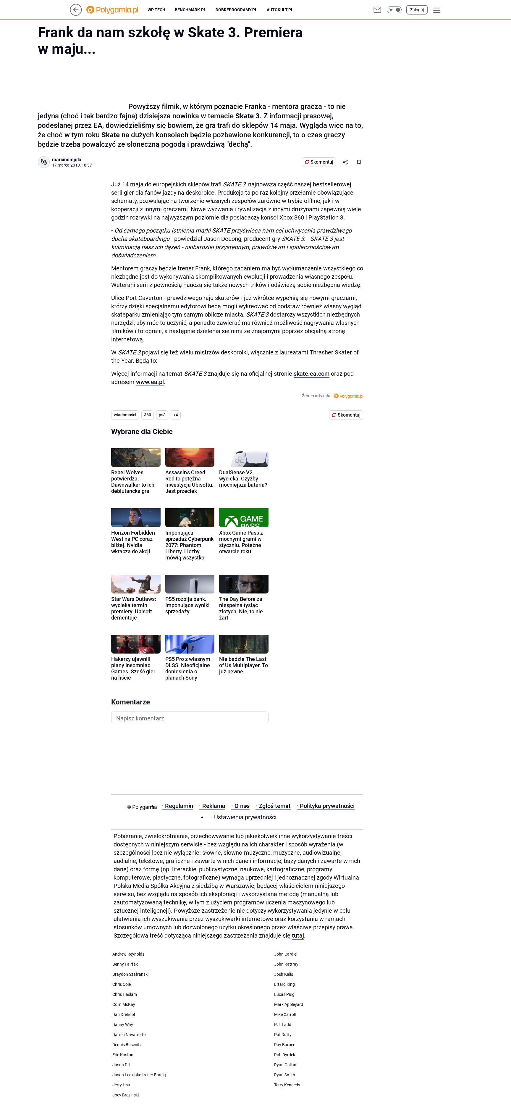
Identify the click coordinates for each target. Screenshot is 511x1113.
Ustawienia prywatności (243, 817)
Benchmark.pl (190, 9)
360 (147, 414)
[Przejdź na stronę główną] (76, 14)
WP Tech (156, 9)
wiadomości (125, 414)
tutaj (298, 935)
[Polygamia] (117, 9)
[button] (394, 9)
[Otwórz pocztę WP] (377, 9)
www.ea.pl (150, 381)
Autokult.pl (280, 9)
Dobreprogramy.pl (236, 9)
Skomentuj (322, 162)
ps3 (162, 414)
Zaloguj (417, 9)
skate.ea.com (311, 373)
